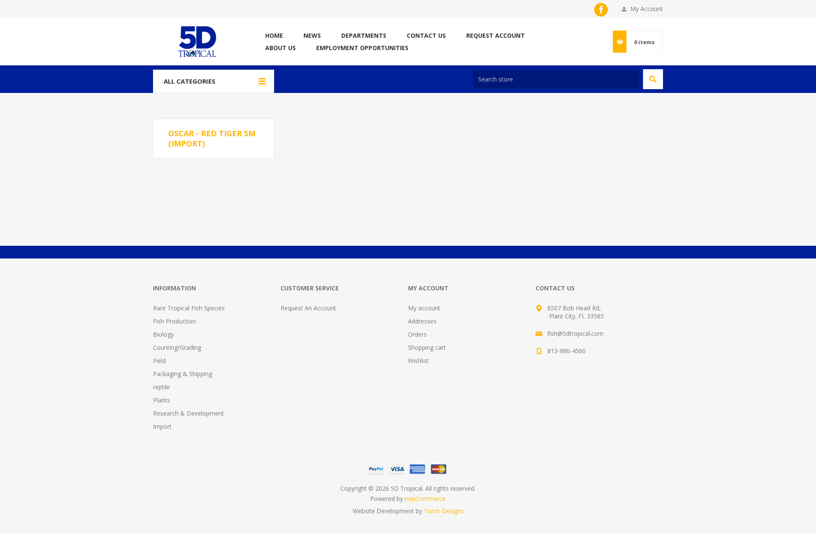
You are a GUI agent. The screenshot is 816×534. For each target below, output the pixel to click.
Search (653, 79)
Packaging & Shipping (182, 374)
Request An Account (308, 308)
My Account (646, 9)
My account (424, 308)
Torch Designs (444, 511)
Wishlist (418, 361)
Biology (163, 334)
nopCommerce (425, 499)
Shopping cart (427, 347)
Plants (161, 400)
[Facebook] (601, 10)
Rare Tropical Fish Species (189, 308)
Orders (417, 334)
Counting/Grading (177, 347)
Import (162, 426)
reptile (161, 387)
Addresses (422, 321)
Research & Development (188, 413)
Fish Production (174, 321)
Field (159, 361)
